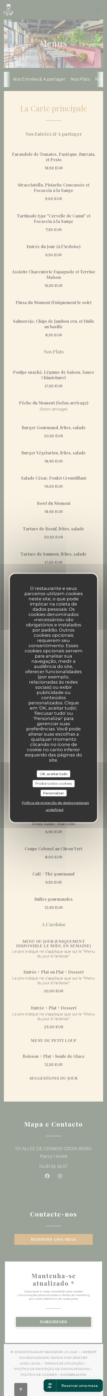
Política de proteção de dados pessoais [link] (55, 803)
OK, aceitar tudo (54, 773)
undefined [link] (54, 810)
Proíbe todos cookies (53, 783)
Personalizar (53, 793)
